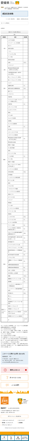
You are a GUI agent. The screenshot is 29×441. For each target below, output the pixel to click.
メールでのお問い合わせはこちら (10, 362)
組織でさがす (14, 7)
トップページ (7, 7)
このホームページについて (8, 420)
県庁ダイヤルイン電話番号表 (14, 416)
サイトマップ (21, 420)
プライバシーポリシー (7, 424)
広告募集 (20, 422)
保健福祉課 (10, 8)
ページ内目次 (6, 23)
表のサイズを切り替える (14, 32)
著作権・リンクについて (7, 422)
